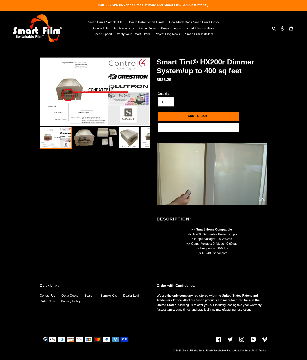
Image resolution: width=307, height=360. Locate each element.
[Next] (144, 91)
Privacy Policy (71, 301)
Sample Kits (108, 295)
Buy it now (198, 127)
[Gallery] (95, 104)
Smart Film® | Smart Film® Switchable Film (207, 350)
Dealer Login (131, 295)
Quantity (163, 93)
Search (89, 295)
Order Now (47, 301)
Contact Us (47, 295)
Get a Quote (69, 295)
